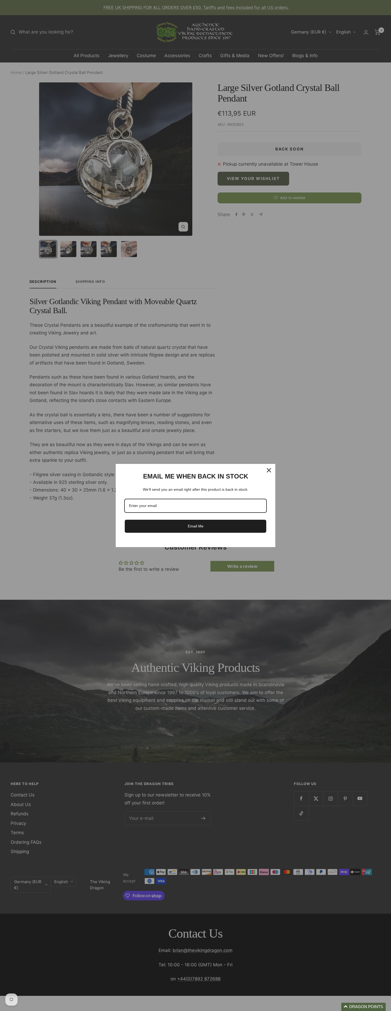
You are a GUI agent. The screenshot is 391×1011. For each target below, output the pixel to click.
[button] (363, 1007)
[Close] (269, 470)
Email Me (195, 526)
